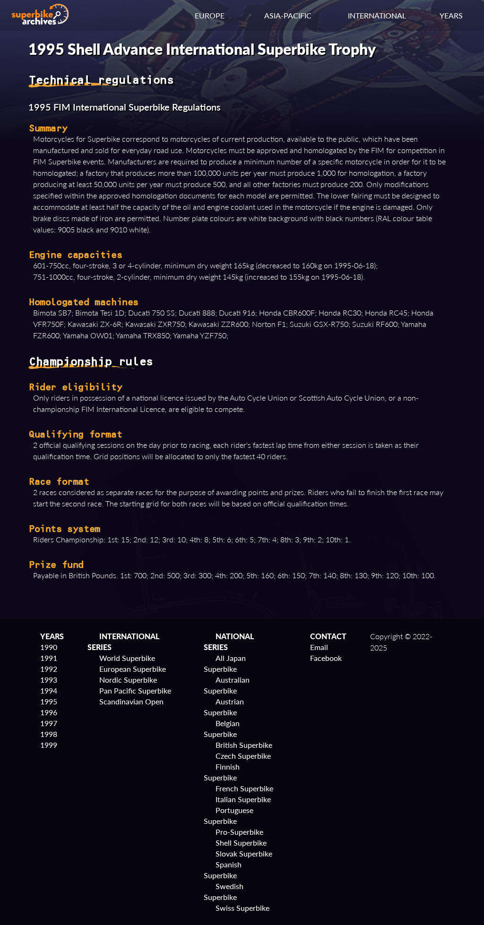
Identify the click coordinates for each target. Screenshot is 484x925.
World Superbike (127, 657)
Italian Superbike (243, 799)
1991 (48, 657)
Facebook (326, 657)
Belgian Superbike (222, 728)
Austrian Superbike (224, 707)
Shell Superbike (241, 842)
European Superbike (132, 668)
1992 (48, 668)
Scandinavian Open (131, 701)
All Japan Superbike (225, 663)
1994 (48, 690)
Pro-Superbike (239, 831)
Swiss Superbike (242, 907)
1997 (48, 723)
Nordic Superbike (128, 679)
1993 (48, 679)
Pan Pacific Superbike (135, 690)
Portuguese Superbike (228, 815)
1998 (48, 733)
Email (319, 647)
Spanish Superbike (223, 870)
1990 (48, 647)
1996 (48, 712)
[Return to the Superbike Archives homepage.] (40, 21)
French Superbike (244, 788)
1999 (48, 744)
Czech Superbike (243, 755)
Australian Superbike (227, 685)
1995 (48, 701)
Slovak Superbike (244, 853)
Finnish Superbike (222, 772)
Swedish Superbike (223, 891)
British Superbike (244, 744)
